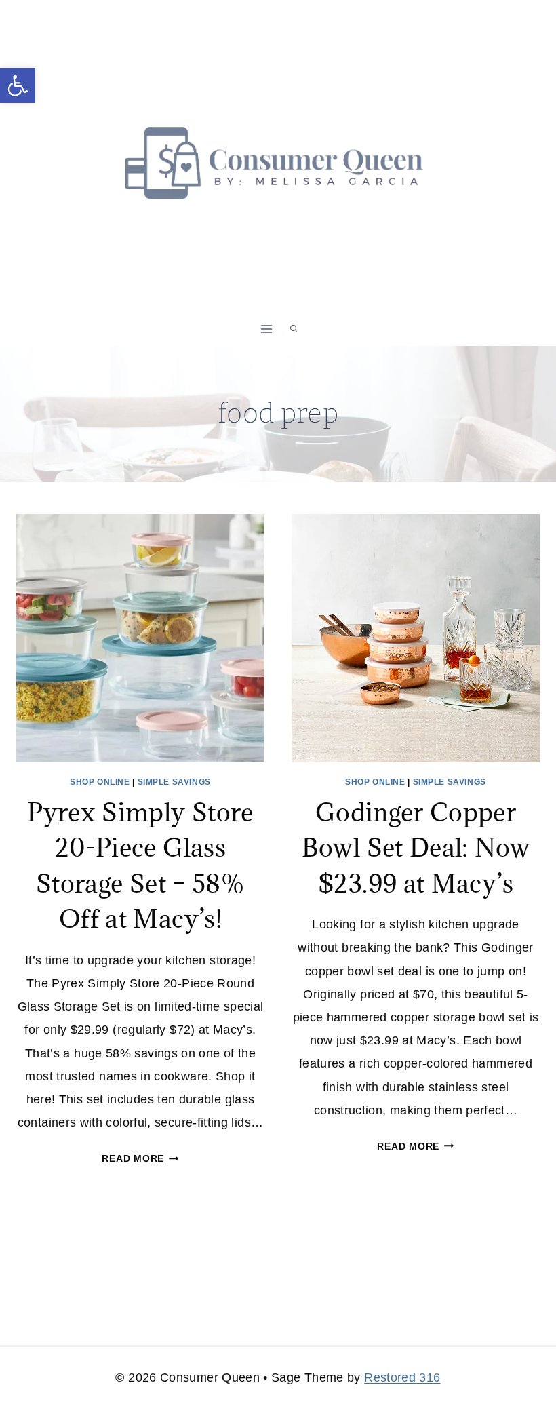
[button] (17, 85)
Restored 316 (402, 1377)
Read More (140, 1158)
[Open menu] (266, 328)
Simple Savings (174, 782)
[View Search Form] (293, 329)
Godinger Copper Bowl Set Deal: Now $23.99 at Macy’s (416, 847)
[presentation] (140, 638)
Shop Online (100, 782)
